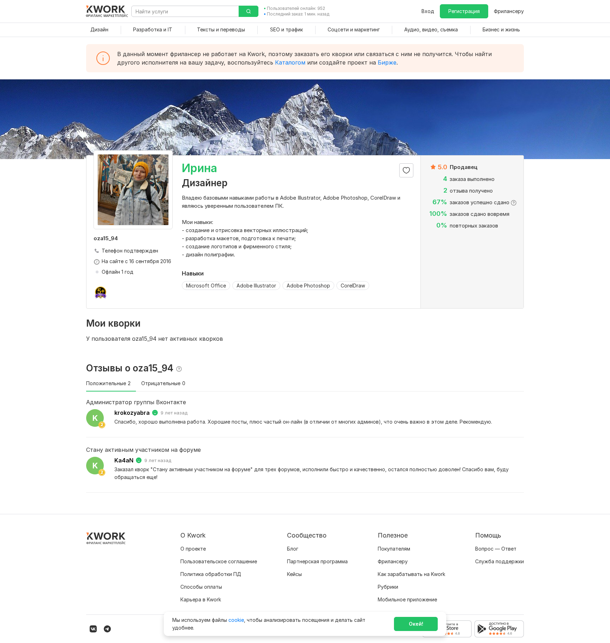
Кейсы (294, 574)
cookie (236, 620)
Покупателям (394, 549)
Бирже (387, 62)
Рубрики (388, 587)
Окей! (416, 624)
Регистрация (464, 11)
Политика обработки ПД (210, 574)
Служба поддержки (499, 561)
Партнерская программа (317, 561)
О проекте (193, 549)
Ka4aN (123, 460)
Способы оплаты (201, 587)
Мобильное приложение (407, 599)
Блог (292, 549)
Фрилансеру (509, 11)
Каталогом (290, 62)
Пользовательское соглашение (218, 561)
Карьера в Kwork (200, 599)
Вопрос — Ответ (495, 549)
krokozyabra (132, 412)
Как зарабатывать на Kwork (411, 574)
